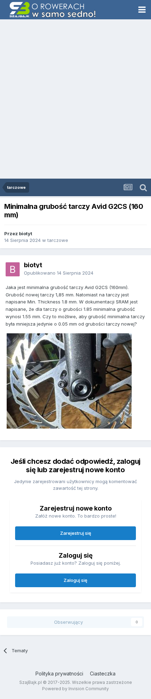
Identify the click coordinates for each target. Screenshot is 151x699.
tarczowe (57, 240)
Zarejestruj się (75, 533)
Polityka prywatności (59, 673)
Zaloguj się (75, 580)
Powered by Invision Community (75, 688)
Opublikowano (58, 273)
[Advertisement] (75, 99)
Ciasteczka (103, 673)
